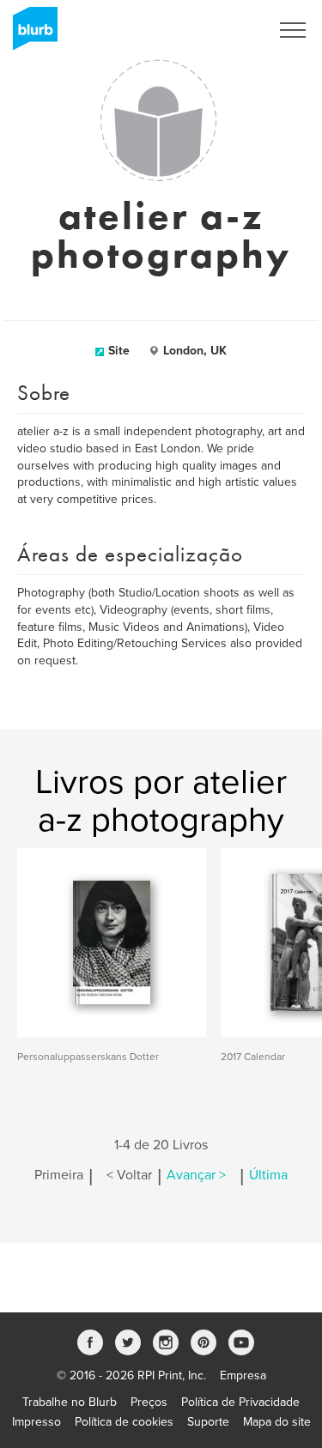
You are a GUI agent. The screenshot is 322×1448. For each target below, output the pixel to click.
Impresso (36, 1422)
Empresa (243, 1375)
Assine (229, 30)
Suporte (208, 1422)
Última (268, 1175)
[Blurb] (30, 34)
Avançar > (196, 1175)
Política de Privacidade (240, 1402)
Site (119, 350)
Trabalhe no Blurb (69, 1402)
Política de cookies (124, 1422)
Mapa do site (277, 1422)
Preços (149, 1402)
